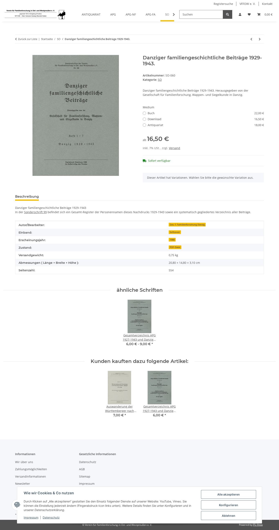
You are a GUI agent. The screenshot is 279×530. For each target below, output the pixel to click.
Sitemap (84, 476)
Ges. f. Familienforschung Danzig (187, 224)
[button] (239, 14)
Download (206, 119)
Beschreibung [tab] (27, 196)
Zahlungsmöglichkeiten (31, 469)
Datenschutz (51, 517)
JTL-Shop (258, 525)
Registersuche (223, 4)
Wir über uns (24, 462)
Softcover (175, 232)
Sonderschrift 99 (35, 212)
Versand (174, 148)
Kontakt (267, 4)
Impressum (31, 517)
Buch (206, 113)
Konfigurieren (228, 505)
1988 (172, 239)
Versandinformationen (30, 476)
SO (160, 80)
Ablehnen (228, 515)
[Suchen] (227, 14)
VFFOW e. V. (248, 4)
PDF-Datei (175, 247)
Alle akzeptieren (228, 494)
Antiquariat (206, 125)
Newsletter (22, 484)
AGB (82, 469)
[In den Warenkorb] (18, 52)
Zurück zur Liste (27, 39)
